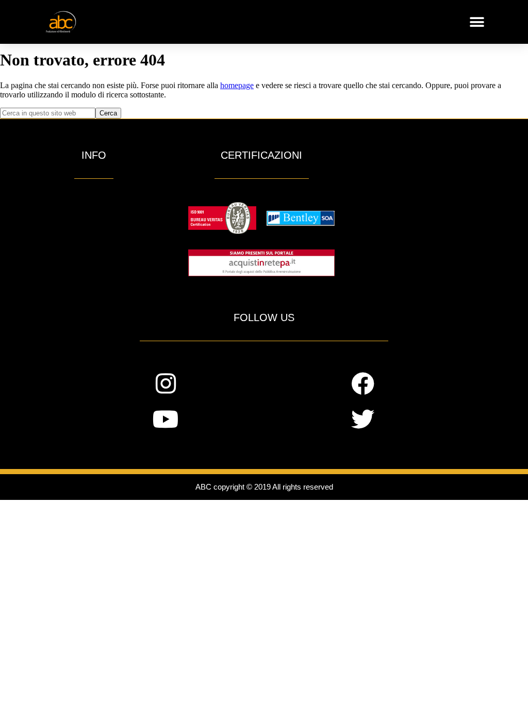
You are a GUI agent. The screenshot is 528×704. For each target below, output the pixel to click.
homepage (237, 85)
